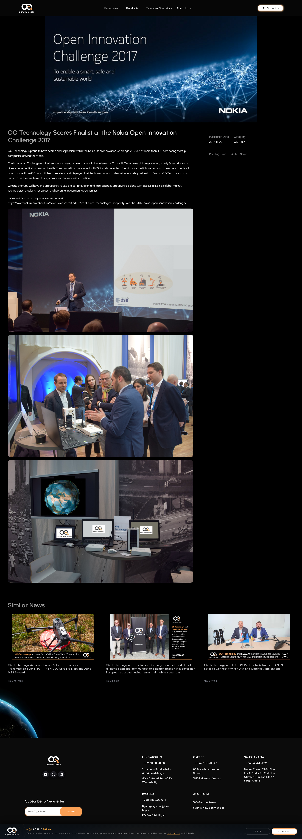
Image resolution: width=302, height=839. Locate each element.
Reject (257, 831)
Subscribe (71, 811)
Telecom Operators (159, 8)
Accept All (284, 831)
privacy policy (173, 833)
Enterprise (111, 8)
